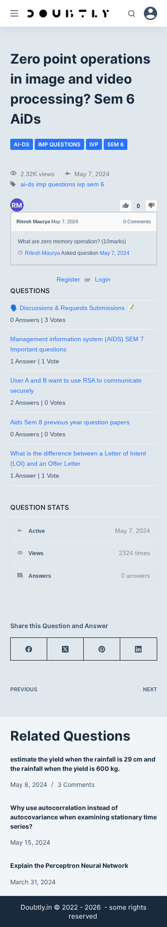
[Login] (150, 13)
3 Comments (75, 784)
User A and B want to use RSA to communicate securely (76, 385)
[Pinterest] (102, 649)
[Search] (131, 13)
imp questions (59, 144)
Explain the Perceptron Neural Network (69, 865)
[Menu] (14, 13)
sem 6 (115, 144)
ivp (94, 144)
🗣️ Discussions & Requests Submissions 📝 (72, 307)
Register (68, 279)
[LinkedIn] (138, 649)
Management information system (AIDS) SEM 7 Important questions (77, 343)
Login (102, 279)
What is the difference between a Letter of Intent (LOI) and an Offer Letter (78, 458)
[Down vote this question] (151, 206)
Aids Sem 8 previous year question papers (70, 422)
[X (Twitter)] (65, 649)
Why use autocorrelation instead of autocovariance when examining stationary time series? (83, 817)
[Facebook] (29, 649)
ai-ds (21, 144)
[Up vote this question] (126, 206)
